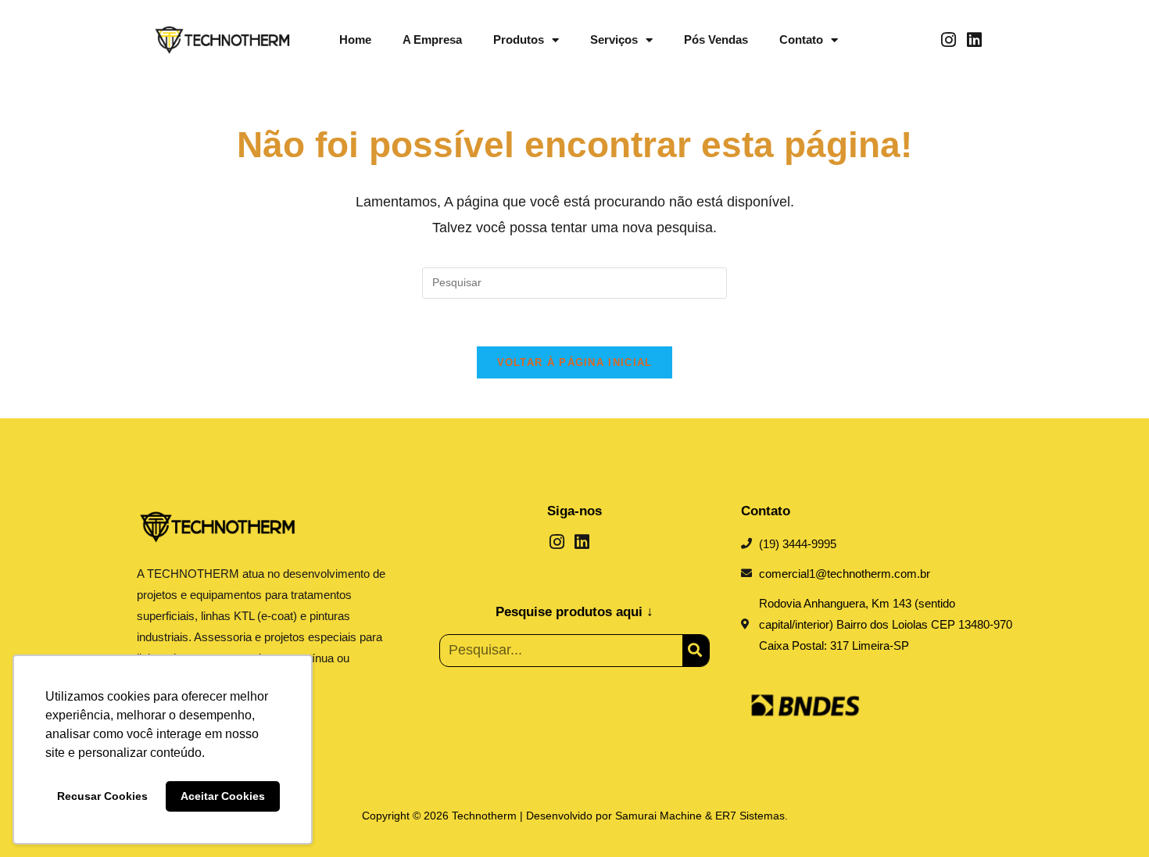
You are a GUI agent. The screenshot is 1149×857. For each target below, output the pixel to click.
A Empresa (432, 39)
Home (355, 39)
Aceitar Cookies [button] (223, 796)
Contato (801, 39)
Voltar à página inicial (575, 362)
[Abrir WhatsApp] (1109, 817)
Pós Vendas (716, 39)
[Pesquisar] (695, 650)
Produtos (518, 39)
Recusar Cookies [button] (102, 796)
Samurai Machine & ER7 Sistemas (700, 815)
